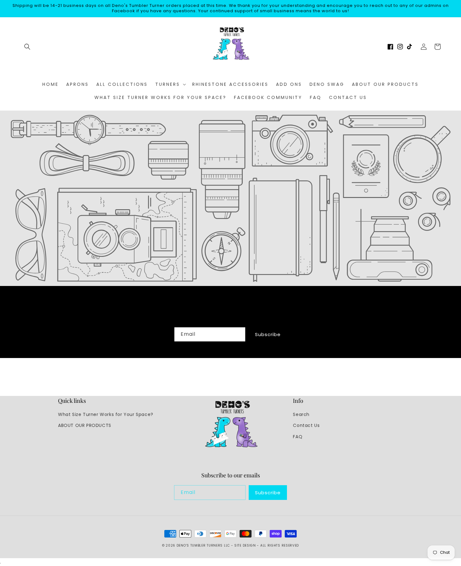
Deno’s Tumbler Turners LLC (203, 545)
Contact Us (306, 425)
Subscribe (268, 334)
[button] (27, 47)
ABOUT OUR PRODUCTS (84, 425)
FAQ (297, 437)
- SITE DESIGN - (245, 545)
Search (301, 414)
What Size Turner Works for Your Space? (105, 414)
